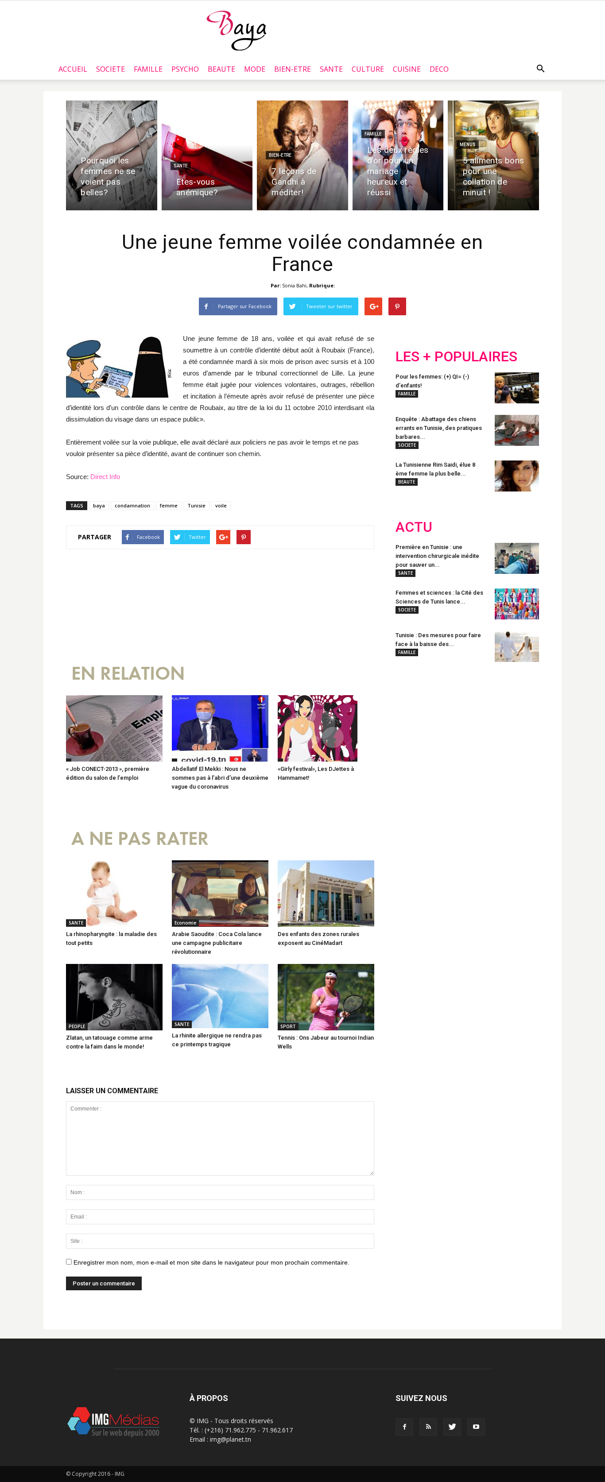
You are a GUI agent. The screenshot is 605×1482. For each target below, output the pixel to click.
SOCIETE (110, 69)
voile (221, 505)
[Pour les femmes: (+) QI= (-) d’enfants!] (517, 387)
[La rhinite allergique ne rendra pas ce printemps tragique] (220, 996)
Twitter (445, 726)
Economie (185, 923)
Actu (414, 527)
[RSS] (428, 1427)
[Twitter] (452, 1427)
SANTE (331, 69)
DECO (439, 69)
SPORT (288, 1026)
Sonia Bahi (294, 285)
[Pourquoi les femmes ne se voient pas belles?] (111, 155)
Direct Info (105, 476)
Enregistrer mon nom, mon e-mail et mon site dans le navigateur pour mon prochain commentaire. (211, 1262)
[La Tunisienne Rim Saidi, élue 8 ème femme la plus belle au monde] (517, 475)
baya (99, 505)
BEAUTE (221, 69)
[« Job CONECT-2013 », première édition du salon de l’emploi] (114, 728)
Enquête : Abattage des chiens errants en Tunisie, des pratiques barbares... (439, 428)
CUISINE (407, 69)
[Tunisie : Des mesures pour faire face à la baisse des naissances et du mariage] (517, 646)
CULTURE (368, 69)
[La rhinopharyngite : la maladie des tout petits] (114, 893)
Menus (468, 144)
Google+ (512, 726)
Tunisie (196, 505)
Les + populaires (456, 357)
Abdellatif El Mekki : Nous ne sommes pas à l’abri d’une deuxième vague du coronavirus (220, 778)
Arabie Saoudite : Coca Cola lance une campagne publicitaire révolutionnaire (217, 943)
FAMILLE (148, 69)
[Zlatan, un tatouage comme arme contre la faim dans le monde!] (114, 997)
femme (169, 505)
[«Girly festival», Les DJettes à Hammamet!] (326, 728)
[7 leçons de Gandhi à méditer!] (302, 155)
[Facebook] (404, 1427)
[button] (540, 69)
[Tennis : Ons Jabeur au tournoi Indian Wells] (326, 997)
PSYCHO (185, 69)
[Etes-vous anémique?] (207, 155)
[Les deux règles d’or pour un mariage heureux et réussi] (398, 155)
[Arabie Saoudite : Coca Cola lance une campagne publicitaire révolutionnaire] (220, 893)
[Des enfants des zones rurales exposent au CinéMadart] (326, 893)
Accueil (72, 69)
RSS (478, 726)
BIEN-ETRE (292, 69)
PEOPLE (77, 1026)
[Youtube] (476, 1427)
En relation (128, 673)
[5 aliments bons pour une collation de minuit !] (493, 155)
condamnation (132, 505)
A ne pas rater (140, 839)
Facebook (412, 726)
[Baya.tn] (236, 30)
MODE (254, 69)
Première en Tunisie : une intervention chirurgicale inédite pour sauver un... (437, 556)
